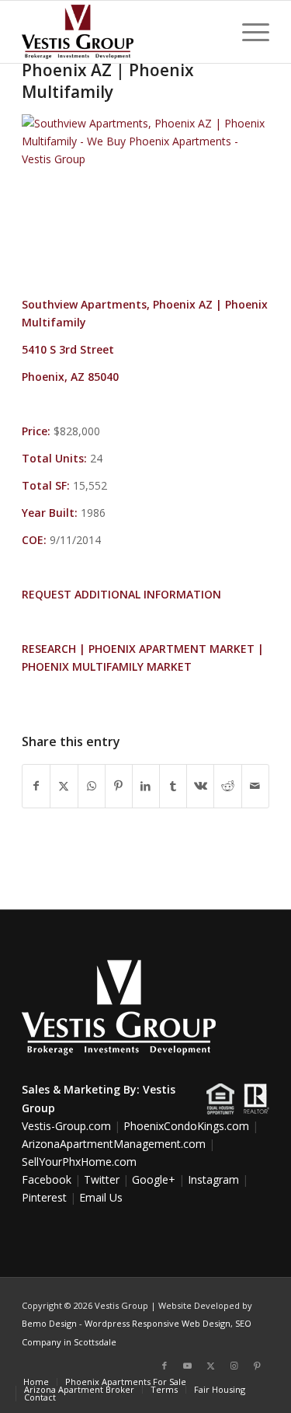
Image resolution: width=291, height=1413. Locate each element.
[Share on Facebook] (36, 786)
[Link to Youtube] (187, 1365)
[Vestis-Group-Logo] (121, 32)
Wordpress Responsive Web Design (157, 1323)
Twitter (102, 1179)
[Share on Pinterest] (119, 786)
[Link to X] (211, 1365)
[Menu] (248, 32)
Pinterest (44, 1197)
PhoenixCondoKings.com (186, 1125)
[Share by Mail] (255, 786)
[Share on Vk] (200, 786)
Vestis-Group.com (66, 1125)
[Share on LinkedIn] (146, 786)
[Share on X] (63, 786)
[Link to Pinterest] (257, 1365)
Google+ (153, 1179)
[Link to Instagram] (234, 1365)
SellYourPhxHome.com (79, 1161)
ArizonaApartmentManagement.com (114, 1143)
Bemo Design (49, 1323)
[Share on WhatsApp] (91, 786)
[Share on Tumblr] (173, 786)
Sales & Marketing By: (81, 1089)
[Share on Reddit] (227, 786)
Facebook (46, 1179)
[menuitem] (248, 32)
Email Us (101, 1197)
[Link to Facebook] (164, 1365)
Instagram (213, 1179)
